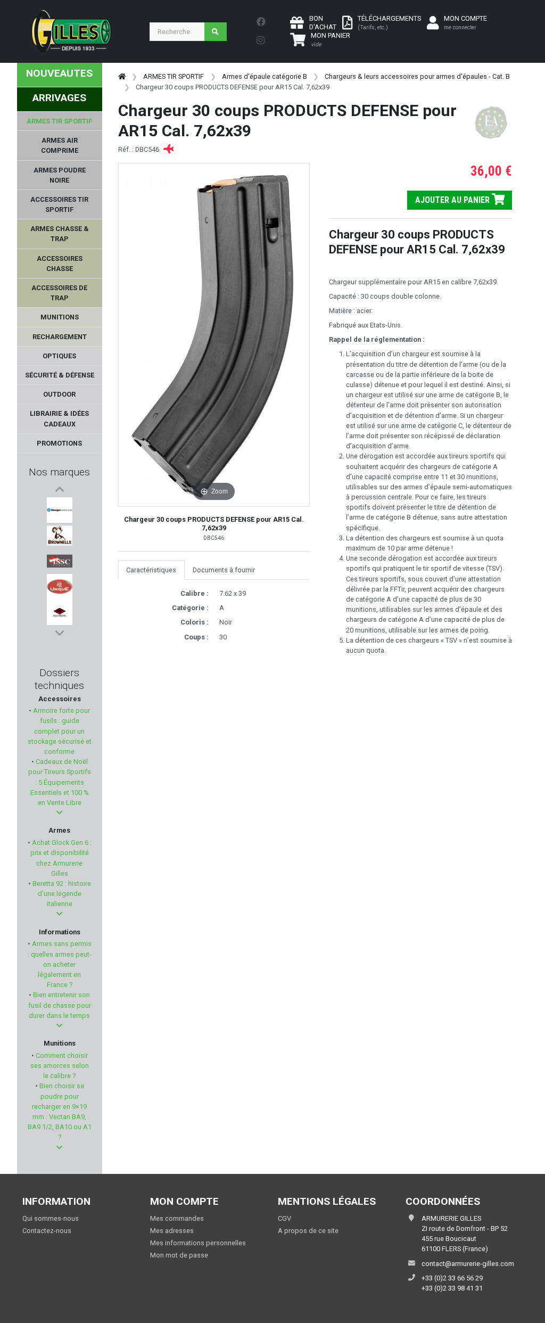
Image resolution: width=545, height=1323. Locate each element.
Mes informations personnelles (198, 1243)
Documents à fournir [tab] (224, 570)
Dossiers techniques (59, 679)
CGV (284, 1218)
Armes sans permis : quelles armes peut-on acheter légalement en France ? (60, 964)
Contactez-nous (46, 1231)
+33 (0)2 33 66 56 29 (452, 1278)
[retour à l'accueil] (122, 76)
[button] (59, 813)
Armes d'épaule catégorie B (264, 76)
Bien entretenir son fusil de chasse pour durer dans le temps (59, 1005)
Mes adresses (172, 1231)
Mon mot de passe (179, 1255)
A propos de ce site (308, 1231)
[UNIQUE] (59, 586)
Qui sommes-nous (50, 1218)
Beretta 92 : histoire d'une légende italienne (61, 894)
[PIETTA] (59, 612)
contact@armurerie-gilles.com (468, 1264)
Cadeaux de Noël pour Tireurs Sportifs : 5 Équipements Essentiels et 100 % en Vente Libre (59, 782)
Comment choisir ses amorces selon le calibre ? (59, 1065)
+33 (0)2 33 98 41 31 (452, 1288)
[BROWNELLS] (59, 535)
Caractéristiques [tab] (151, 570)
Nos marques (59, 472)
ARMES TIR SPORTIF (173, 76)
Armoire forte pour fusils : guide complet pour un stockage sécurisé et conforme (60, 730)
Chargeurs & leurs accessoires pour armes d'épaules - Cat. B (417, 76)
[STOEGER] (59, 510)
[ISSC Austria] (59, 561)
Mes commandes (177, 1218)
